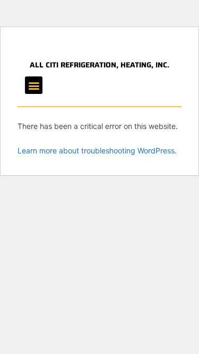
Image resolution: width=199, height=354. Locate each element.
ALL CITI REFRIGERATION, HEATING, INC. (99, 65)
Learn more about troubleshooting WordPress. (97, 150)
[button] (33, 85)
